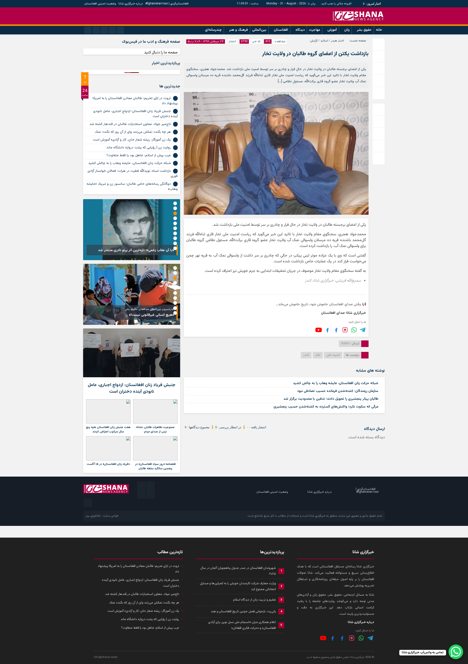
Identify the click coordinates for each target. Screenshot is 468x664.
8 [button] (175, 238)
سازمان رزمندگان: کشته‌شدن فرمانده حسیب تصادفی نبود (337, 391)
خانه (379, 30)
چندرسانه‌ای (213, 30)
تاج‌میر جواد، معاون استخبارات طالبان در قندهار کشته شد (130, 124)
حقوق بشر (364, 30)
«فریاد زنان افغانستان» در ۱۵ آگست (108, 464)
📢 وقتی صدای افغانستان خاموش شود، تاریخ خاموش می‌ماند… (321, 304)
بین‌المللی (259, 30)
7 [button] (175, 233)
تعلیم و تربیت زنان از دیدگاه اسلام (254, 599)
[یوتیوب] (318, 330)
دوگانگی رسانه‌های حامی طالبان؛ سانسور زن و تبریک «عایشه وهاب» (132, 186)
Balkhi (345, 343)
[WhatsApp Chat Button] (455, 651)
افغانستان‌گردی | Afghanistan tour (167, 3)
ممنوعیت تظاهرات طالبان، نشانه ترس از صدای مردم (155, 429)
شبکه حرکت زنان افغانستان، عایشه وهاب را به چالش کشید (335, 383)
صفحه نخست (358, 40)
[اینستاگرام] (345, 330)
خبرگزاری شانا (317, 516)
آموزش (332, 30)
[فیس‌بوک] (336, 330)
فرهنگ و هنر (238, 30)
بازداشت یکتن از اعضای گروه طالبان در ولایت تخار (315, 54)
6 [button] (175, 228)
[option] (131, 229)
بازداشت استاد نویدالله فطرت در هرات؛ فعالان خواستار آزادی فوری (133, 173)
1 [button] (175, 203)
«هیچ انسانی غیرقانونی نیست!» (151, 315)
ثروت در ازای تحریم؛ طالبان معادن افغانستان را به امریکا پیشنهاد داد (135, 101)
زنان (347, 30)
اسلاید (324, 40)
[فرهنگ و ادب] (327, 330)
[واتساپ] (361, 638)
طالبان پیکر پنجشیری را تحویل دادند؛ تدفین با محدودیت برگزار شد (330, 399)
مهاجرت (314, 30)
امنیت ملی (333, 355)
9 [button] (175, 243)
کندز (306, 355)
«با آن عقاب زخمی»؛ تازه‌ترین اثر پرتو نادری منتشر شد (136, 250)
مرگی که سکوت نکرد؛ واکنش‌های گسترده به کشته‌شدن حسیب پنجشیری (325, 406)
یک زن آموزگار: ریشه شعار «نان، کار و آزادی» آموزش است (132, 140)
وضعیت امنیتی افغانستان (100, 3)
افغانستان (281, 30)
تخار (317, 355)
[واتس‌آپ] (354, 330)
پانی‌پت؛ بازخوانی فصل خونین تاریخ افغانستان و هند (243, 611)
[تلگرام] (363, 330)
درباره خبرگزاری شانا (130, 3)
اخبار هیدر (337, 40)
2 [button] (175, 208)
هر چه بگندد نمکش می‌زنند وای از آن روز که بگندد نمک (133, 132)
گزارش (314, 40)
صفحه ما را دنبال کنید (161, 53)
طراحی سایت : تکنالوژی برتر (102, 516)
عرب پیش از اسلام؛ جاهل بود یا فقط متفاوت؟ (139, 155)
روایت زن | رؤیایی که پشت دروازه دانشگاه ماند (138, 147)
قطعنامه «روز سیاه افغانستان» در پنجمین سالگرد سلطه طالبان (155, 466)
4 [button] (175, 218)
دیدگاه (300, 30)
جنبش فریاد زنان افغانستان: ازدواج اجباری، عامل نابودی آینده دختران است (135, 114)
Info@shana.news (105, 657)
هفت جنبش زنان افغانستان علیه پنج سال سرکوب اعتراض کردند (108, 429)
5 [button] (175, 223)
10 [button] (175, 248)
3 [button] (175, 213)
